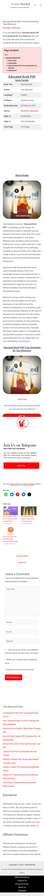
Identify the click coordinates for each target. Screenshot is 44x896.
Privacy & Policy (22, 884)
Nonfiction (16, 28)
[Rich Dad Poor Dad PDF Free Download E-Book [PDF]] (11, 510)
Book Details (12, 60)
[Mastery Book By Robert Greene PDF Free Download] (29, 510)
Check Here (22, 399)
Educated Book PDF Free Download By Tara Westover (22, 67)
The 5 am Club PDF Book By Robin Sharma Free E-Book (10, 539)
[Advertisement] (22, 152)
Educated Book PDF (13, 58)
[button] (41, 5)
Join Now (21, 466)
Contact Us (22, 881)
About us (22, 887)
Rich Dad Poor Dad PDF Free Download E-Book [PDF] (10, 519)
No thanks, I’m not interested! (22, 485)
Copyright (22, 891)
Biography (7, 28)
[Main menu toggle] (35, 5)
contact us (34, 826)
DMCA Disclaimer (22, 877)
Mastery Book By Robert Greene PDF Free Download (28, 519)
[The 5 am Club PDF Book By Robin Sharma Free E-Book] (11, 531)
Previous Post (22, 556)
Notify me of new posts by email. (20, 670)
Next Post (22, 563)
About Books (12, 63)
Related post (12, 70)
